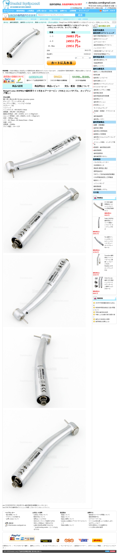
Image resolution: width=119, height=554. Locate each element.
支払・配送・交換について (77, 86)
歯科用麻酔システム (100, 189)
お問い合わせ (41, 11)
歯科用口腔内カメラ (100, 60)
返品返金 (63, 512)
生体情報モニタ (99, 165)
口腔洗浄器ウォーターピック (103, 51)
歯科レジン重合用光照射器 (103, 72)
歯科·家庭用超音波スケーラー (104, 36)
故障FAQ (63, 11)
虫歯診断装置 (98, 63)
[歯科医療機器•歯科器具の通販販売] (21, 8)
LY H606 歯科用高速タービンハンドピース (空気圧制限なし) (109, 206)
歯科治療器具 (14, 22)
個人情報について (11, 515)
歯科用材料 (97, 150)
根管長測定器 (56, 19)
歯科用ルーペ (98, 99)
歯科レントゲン (99, 66)
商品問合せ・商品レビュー (47, 86)
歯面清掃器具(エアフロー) (102, 45)
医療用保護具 (98, 30)
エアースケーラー (100, 42)
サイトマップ (84, 11)
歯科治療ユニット (100, 81)
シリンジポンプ (99, 183)
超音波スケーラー (69, 19)
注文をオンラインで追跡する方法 (44, 521)
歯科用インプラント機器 (102, 90)
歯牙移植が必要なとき (102, 321)
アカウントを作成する (13, 517)
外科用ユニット (99, 105)
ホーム (6, 22)
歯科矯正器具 (98, 93)
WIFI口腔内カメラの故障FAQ (98, 525)
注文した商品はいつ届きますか (43, 523)
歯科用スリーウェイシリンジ (104, 84)
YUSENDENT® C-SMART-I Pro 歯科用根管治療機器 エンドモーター (26, 505)
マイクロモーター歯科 (21, 546)
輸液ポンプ (97, 180)
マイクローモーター (100, 87)
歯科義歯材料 (98, 116)
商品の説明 (17, 86)
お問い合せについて (12, 519)
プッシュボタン (53, 22)
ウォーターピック (66, 546)
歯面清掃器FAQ (94, 517)
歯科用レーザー (99, 119)
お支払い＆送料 (37, 512)
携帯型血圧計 (98, 171)
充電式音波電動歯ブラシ (102, 54)
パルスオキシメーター (101, 162)
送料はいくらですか (40, 519)
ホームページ (9, 11)
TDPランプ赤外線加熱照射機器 (104, 174)
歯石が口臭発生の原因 (102, 319)
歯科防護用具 (98, 153)
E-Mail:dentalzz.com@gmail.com (16, 525)
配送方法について (39, 517)
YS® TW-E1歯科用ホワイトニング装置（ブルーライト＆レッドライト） (27, 507)
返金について (65, 515)
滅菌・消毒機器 (83, 19)
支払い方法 (53, 11)
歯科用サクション (100, 102)
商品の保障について (67, 525)
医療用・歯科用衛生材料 (102, 147)
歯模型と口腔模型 (100, 134)
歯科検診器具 (98, 57)
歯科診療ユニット (21, 19)
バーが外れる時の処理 (96, 527)
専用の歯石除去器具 (102, 312)
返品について (65, 517)
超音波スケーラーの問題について (99, 515)
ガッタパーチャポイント (50, 546)
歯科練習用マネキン (100, 156)
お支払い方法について (41, 515)
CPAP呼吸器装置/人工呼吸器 (103, 177)
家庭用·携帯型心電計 (101, 168)
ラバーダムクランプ (100, 108)
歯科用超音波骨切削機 (101, 96)
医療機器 (97, 159)
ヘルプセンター (10, 512)
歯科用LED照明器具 (100, 131)
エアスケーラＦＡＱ (95, 519)
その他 (96, 192)
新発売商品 (21, 11)
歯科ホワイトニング (100, 39)
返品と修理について (67, 519)
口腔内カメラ (7, 546)
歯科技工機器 (44, 19)
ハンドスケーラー (100, 48)
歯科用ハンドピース (26, 22)
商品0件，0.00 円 (109, 11)
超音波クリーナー (80, 546)
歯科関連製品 (98, 122)
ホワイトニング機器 (94, 546)
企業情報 (73, 11)
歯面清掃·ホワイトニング (103, 33)
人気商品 (30, 11)
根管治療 (33, 19)
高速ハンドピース (40, 22)
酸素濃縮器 (97, 186)
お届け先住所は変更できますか (43, 525)
